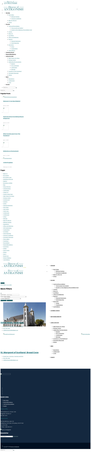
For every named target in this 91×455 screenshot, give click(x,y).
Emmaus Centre (12, 60)
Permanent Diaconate (14, 73)
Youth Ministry (12, 50)
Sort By (2, 283)
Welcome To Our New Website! (11, 101)
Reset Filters (9, 300)
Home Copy (6, 211)
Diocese (8, 24)
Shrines (10, 75)
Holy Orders (6, 209)
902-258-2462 (6, 328)
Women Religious (7, 258)
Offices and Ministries (14, 37)
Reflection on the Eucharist (11, 151)
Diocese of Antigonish (14, 446)
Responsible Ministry (11, 54)
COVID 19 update (8, 162)
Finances (10, 39)
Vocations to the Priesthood (15, 71)
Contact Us (5, 192)
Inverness (11, 326)
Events (4, 203)
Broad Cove (6, 256)
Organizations (14, 48)
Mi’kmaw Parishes (15, 16)
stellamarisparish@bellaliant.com (10, 330)
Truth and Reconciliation (14, 26)
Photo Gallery (6, 239)
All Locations (6, 175)
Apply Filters (3, 300)
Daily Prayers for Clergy (14, 58)
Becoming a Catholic (7, 183)
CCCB (10, 82)
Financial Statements (16, 41)
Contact (10, 31)
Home (24, 267)
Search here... (4, 294)
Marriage (13, 69)
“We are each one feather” (17, 28)
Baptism (13, 63)
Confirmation (14, 67)
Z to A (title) (9, 285)
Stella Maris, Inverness (12, 322)
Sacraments (6, 246)
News (7, 77)
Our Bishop (11, 35)
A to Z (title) (3, 285)
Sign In (4, 254)
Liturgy (10, 22)
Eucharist (5, 201)
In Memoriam (12, 80)
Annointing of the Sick (8, 179)
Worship (8, 13)
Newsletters (11, 78)
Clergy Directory (7, 186)
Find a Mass (11, 15)
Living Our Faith (9, 56)
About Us (11, 33)
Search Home (6, 250)
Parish (2, 296)
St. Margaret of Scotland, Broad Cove (20, 352)
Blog (4, 185)
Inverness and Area (18, 326)
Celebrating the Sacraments (15, 62)
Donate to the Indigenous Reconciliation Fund (21, 30)
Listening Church (10, 52)
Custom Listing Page (8, 194)
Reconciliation (6, 243)
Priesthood (5, 241)
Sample (5, 248)
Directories (11, 45)
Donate (8, 84)
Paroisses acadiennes (16, 18)
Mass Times (76, 449)
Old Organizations (7, 228)
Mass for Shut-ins (13, 20)
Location (2, 298)
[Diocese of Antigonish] (10, 3)
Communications (7, 188)
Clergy (12, 46)
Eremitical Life (6, 199)
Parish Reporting (15, 43)
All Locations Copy (7, 177)
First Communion (15, 65)
